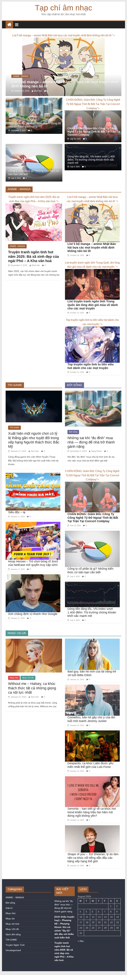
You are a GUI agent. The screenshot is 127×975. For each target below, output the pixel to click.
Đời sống (73, 438)
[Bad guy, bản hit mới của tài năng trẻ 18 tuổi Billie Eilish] (92, 647)
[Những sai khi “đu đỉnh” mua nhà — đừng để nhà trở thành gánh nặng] (34, 106)
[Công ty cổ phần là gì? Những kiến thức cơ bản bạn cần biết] (34, 152)
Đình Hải (38, 97)
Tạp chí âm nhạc (63, 7)
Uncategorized (13, 956)
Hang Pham (96, 457)
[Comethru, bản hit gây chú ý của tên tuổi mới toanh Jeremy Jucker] (92, 693)
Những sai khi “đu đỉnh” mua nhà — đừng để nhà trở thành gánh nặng (91, 448)
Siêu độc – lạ (16, 518)
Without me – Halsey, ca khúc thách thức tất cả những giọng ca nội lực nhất (32, 694)
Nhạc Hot (14, 684)
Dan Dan (35, 457)
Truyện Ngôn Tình (15, 951)
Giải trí (9, 914)
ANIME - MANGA (20, 83)
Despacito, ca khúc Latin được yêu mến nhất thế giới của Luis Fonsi (90, 771)
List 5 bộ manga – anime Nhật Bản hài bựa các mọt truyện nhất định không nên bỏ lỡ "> (92, 205)
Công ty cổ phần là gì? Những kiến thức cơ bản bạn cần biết (90, 576)
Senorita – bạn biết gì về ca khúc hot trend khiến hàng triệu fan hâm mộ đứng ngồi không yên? (91, 818)
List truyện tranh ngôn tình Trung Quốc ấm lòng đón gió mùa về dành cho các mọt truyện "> (92, 271)
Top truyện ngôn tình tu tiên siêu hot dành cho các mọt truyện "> (92, 328)
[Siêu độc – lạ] (33, 481)
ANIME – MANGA (15, 904)
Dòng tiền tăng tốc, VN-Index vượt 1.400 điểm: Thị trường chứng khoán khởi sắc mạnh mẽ (91, 166)
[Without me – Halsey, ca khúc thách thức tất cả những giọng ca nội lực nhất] (34, 647)
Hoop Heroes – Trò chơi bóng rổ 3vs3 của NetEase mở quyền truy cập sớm (33, 569)
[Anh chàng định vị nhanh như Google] (33, 582)
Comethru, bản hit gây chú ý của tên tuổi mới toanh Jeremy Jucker (91, 725)
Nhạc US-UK (28, 684)
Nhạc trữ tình (12, 930)
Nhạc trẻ (10, 925)
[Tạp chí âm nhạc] (9, 24)
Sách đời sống (13, 941)
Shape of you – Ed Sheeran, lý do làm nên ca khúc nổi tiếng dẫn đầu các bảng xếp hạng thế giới (92, 864)
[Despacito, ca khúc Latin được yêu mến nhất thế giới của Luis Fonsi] (92, 739)
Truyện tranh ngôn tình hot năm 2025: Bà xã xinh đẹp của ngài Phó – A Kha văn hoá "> (33, 205)
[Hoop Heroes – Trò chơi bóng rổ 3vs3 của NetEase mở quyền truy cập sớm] (33, 530)
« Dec (81, 947)
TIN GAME (14, 434)
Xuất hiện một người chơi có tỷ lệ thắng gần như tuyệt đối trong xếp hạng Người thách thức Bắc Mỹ (33, 446)
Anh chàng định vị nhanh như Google (32, 620)
